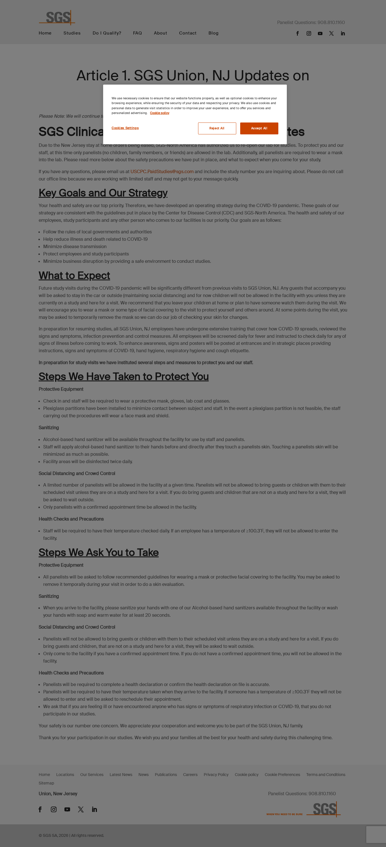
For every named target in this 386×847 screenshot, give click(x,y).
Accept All (259, 128)
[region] (195, 114)
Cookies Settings (125, 128)
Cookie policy (159, 113)
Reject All (217, 128)
